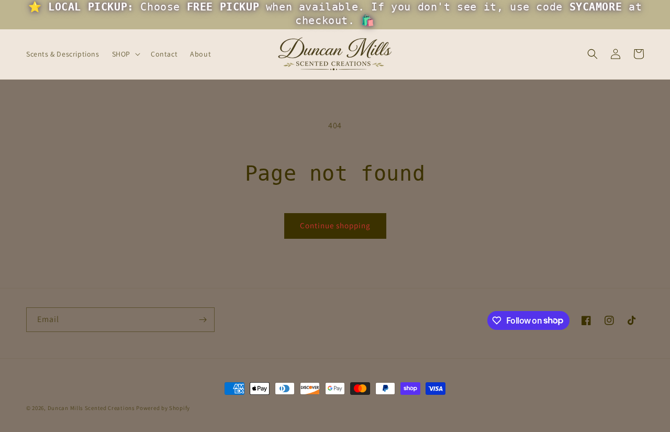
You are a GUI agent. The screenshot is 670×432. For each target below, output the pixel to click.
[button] (125, 54)
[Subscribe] (202, 319)
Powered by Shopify (163, 408)
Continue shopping (335, 225)
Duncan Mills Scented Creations (92, 408)
